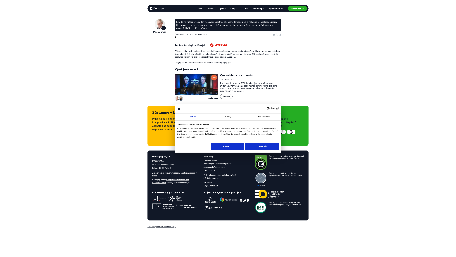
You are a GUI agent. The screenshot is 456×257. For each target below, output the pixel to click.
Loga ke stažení (211, 185)
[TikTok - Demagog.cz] (281, 132)
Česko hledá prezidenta (236, 75)
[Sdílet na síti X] (277, 34)
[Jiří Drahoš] (180, 98)
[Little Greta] (210, 200)
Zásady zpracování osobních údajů (161, 227)
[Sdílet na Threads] (280, 34)
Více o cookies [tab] (264, 117)
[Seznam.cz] (214, 208)
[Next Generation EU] (163, 206)
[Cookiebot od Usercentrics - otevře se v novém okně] (268, 109)
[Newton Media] (228, 200)
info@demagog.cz (212, 178)
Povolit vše (262, 146)
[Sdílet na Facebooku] (274, 34)
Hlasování (259, 51)
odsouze (219, 57)
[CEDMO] (270, 194)
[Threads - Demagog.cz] (291, 132)
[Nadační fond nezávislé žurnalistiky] (159, 199)
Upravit (226, 146)
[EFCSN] (261, 207)
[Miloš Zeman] (177, 98)
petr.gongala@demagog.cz (215, 167)
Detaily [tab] (228, 117)
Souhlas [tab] (192, 117)
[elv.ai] (245, 200)
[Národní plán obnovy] (175, 199)
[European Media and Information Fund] (187, 206)
